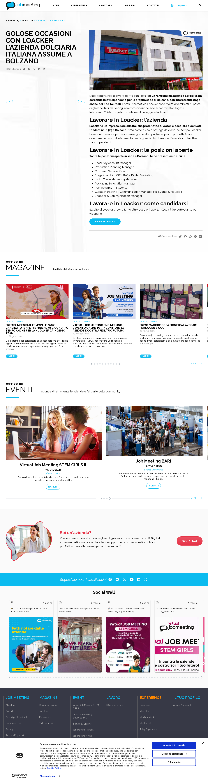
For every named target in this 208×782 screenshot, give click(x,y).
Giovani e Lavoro (48, 705)
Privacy (9, 729)
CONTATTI (153, 5)
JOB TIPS (129, 5)
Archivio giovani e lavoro (51, 20)
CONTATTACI (189, 541)
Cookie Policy (54, 768)
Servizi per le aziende (17, 717)
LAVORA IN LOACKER (105, 221)
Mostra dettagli (48, 776)
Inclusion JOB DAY (82, 723)
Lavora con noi (13, 723)
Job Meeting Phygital (83, 729)
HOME (56, 5)
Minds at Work (147, 717)
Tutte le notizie (46, 723)
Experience (145, 705)
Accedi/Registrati (15, 735)
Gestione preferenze (172, 753)
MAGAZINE (105, 5)
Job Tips (43, 711)
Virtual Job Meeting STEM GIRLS (86, 707)
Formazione (45, 717)
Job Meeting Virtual (82, 735)
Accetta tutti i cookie (174, 745)
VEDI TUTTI (197, 363)
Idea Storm (145, 711)
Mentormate (146, 723)
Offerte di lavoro (114, 705)
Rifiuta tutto (174, 762)
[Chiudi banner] (203, 743)
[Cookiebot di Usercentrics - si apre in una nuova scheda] (19, 776)
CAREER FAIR (78, 5)
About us (10, 705)
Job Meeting (12, 20)
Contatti (9, 711)
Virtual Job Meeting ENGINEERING (82, 716)
